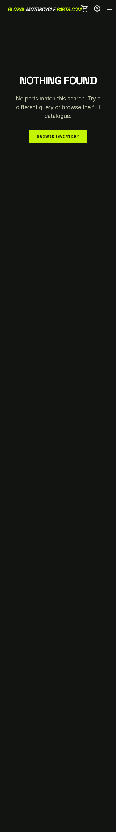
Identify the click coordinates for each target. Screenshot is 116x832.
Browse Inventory (58, 136)
